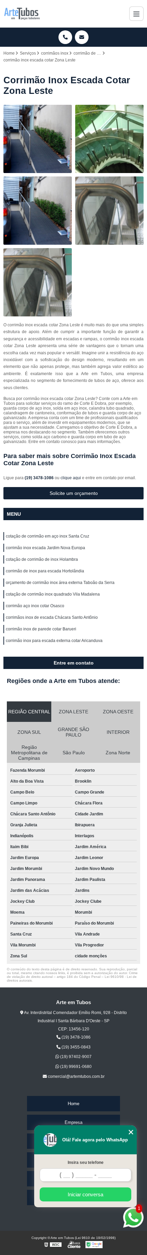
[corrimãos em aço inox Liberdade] (37, 139)
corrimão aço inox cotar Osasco (35, 605)
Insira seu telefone (86, 1162)
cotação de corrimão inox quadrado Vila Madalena (53, 594)
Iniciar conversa (85, 1194)
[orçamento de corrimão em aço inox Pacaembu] (109, 210)
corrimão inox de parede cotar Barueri (41, 629)
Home (73, 1103)
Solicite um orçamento (74, 493)
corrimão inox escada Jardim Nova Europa (45, 547)
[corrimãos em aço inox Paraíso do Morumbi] (37, 210)
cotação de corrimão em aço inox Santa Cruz (47, 536)
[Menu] (136, 14)
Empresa (73, 1122)
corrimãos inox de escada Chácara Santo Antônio (52, 617)
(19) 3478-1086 (40, 477)
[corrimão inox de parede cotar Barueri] (109, 139)
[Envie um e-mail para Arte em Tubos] (82, 37)
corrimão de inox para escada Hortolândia (45, 571)
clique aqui (71, 477)
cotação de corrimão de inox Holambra (42, 559)
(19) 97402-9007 (75, 1056)
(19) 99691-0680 (75, 1066)
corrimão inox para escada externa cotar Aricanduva (54, 640)
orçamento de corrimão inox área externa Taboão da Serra (60, 582)
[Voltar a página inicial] (21, 13)
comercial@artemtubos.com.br (76, 1076)
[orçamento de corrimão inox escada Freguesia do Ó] (37, 282)
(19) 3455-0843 (76, 1047)
